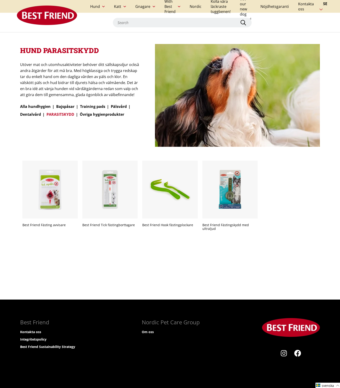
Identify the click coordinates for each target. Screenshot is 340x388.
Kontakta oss (306, 6)
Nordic (195, 6)
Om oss (148, 332)
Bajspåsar (65, 106)
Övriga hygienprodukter (102, 114)
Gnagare (142, 6)
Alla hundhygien (35, 106)
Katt (117, 6)
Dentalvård (30, 114)
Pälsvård (119, 106)
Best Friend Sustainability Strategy (47, 346)
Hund (95, 6)
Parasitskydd (60, 114)
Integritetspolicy (33, 339)
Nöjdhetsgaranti (274, 6)
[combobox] (182, 22)
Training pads (92, 106)
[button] (327, 385)
